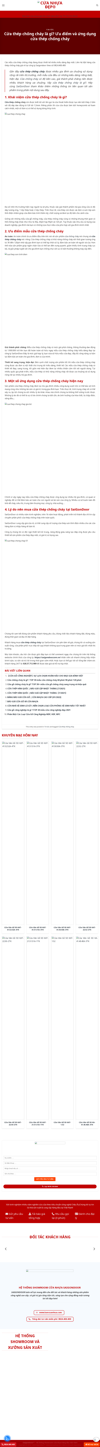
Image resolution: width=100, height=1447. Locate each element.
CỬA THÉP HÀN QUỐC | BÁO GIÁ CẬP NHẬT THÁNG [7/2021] (36, 688)
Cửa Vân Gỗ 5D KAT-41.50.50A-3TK (62, 928)
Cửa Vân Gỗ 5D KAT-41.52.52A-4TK (13, 928)
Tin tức (50, 29)
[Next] (94, 1248)
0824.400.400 (9, 1444)
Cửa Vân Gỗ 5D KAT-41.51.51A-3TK (37, 928)
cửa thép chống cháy (32, 71)
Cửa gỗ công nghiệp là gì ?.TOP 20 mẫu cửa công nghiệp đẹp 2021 (38, 710)
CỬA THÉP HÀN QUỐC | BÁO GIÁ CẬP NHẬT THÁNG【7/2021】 (37, 693)
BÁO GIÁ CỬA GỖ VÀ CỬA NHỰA (22, 701)
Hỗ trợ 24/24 (92, 1444)
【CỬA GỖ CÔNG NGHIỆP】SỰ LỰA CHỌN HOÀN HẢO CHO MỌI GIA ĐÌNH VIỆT (45, 675)
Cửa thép (9, 102)
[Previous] (6, 1248)
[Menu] (3, 5)
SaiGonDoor (23, 86)
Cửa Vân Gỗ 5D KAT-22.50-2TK (13, 1123)
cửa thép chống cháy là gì (69, 82)
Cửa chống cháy (29, 78)
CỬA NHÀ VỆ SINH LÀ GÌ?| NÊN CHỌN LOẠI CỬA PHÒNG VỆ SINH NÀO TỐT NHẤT (46, 705)
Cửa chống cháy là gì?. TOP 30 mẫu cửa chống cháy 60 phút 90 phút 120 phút (44, 680)
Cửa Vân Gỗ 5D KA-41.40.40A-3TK (87, 1123)
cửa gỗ (29, 218)
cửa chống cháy (72, 236)
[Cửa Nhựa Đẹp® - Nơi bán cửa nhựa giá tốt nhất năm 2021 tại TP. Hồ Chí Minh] (50, 5)
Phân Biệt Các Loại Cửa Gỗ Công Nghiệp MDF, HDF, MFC (33, 714)
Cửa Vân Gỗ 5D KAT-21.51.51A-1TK (37, 1123)
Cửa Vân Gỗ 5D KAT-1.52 (62, 1123)
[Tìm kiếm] (97, 5)
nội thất (28, 365)
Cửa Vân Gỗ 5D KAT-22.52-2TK (87, 928)
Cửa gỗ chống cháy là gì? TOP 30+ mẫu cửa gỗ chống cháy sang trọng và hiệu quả (46, 684)
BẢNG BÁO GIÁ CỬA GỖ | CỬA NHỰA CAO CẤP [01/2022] (34, 697)
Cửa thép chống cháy (66, 727)
